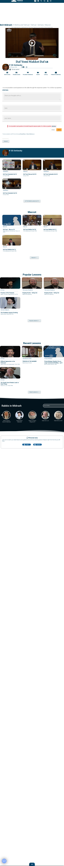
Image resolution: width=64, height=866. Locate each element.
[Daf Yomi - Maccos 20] (11, 225)
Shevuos (25, 171)
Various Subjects (5, 309)
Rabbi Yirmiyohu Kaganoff (6, 294)
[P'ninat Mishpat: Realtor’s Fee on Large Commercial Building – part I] (54, 356)
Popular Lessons (32, 274)
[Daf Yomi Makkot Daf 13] (52, 224)
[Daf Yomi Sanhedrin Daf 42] (52, 169)
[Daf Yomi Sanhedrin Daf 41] (11, 169)
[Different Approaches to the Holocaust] (10, 356)
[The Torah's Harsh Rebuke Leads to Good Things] (10, 377)
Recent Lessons (32, 343)
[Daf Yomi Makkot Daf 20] (32, 224)
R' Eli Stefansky (26, 231)
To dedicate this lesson (32, 58)
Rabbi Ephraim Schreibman (9, 231)
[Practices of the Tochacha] (10, 287)
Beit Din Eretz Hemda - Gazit (50, 364)
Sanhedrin (5, 171)
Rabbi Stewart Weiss (27, 362)
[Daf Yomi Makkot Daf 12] (11, 244)
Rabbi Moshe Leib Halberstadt (7, 364)
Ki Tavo (2, 290)
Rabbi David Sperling (27, 294)
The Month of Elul (26, 358)
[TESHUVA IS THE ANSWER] (32, 356)
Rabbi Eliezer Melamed (6, 314)
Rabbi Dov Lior (4, 385)
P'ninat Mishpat (48, 358)
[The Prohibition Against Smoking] (10, 307)
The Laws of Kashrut (27, 290)
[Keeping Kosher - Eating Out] (32, 287)
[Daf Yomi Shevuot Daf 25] (32, 169)
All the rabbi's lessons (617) (32, 201)
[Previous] (2, 415)
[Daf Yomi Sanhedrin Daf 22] (11, 188)
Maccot (6, 141)
